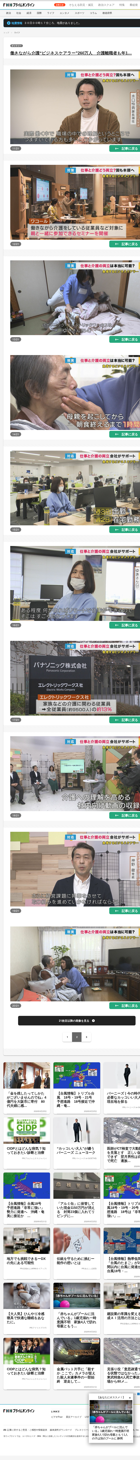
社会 (18, 13)
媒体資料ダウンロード (61, 1429)
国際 (39, 13)
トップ (6, 32)
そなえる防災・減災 (81, 5)
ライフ (50, 13)
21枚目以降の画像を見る (74, 1021)
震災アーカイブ (73, 1416)
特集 (122, 5)
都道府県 (107, 13)
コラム (93, 13)
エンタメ (64, 13)
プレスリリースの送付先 (87, 1429)
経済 (29, 13)
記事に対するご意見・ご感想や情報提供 (27, 1429)
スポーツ (79, 13)
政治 (8, 13)
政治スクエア (106, 5)
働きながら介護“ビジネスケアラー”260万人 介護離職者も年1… (71, 53)
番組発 (134, 5)
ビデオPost (56, 1416)
